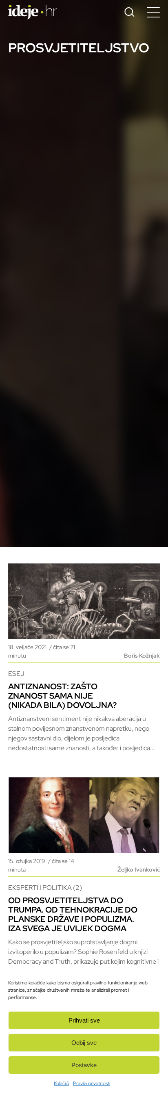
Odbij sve (84, 1042)
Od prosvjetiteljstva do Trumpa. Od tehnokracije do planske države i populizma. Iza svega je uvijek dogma (72, 914)
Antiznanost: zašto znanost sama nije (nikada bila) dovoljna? (62, 695)
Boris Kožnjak (142, 655)
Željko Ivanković (138, 869)
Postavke (84, 1065)
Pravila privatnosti (91, 1083)
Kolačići (61, 1083)
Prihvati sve (84, 1020)
